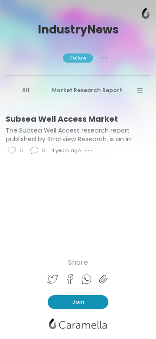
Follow (78, 57)
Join (78, 302)
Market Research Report (87, 90)
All (25, 90)
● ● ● (104, 58)
